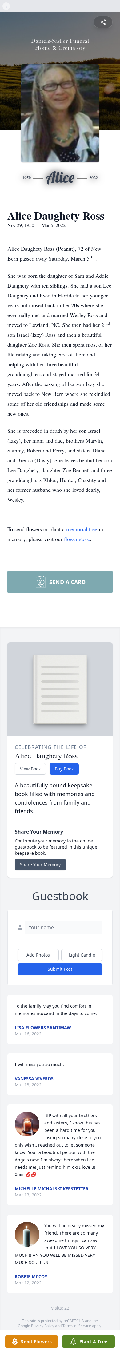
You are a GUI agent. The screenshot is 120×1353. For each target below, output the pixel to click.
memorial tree (81, 529)
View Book (30, 769)
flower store (77, 539)
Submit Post (60, 969)
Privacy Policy (42, 1325)
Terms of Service (76, 1325)
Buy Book (64, 769)
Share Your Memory (40, 864)
